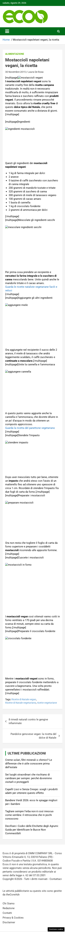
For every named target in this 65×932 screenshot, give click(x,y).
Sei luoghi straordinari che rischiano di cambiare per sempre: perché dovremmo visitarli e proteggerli (28, 778)
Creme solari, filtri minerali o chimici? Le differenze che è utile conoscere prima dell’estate (28, 763)
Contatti (7, 913)
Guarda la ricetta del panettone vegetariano (30, 428)
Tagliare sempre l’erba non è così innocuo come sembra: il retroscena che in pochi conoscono (29, 815)
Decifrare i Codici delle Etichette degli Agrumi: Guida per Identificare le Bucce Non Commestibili (32, 829)
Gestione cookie (56, 929)
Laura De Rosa (36, 71)
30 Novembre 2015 (15, 71)
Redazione (9, 908)
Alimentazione (14, 53)
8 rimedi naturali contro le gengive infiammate (28, 721)
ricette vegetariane (47, 702)
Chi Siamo (9, 903)
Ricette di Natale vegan (23, 699)
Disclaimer (9, 922)
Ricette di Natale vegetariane (20, 702)
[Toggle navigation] (7, 31)
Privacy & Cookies (13, 917)
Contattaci (56, 879)
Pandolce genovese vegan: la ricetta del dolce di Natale (33, 735)
